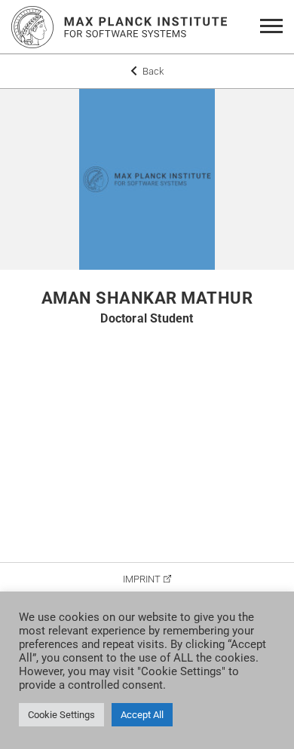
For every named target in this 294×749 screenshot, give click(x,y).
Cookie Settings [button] (61, 714)
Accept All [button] (142, 714)
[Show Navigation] (274, 27)
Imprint (142, 579)
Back (152, 71)
